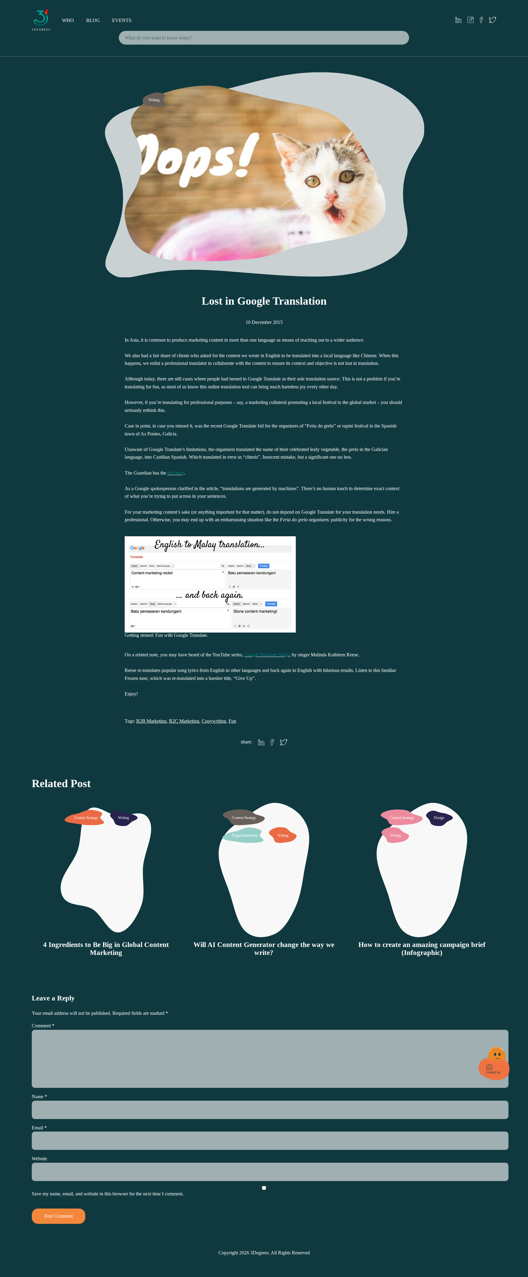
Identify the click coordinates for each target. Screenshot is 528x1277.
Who (68, 20)
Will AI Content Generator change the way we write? (263, 948)
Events (121, 20)
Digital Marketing (245, 835)
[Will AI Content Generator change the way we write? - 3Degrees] (264, 933)
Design (439, 818)
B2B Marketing (151, 721)
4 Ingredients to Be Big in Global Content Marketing (106, 948)
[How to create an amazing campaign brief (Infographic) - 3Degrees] (422, 933)
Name (39, 1096)
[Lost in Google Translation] (264, 262)
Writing (154, 100)
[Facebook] (271, 743)
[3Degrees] (41, 28)
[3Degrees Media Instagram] (471, 20)
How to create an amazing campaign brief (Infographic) (422, 948)
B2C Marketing (184, 721)
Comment (43, 1025)
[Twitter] (283, 743)
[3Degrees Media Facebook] (481, 20)
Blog (93, 20)
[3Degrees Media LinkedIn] (458, 20)
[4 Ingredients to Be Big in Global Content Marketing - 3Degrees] (106, 933)
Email (39, 1127)
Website (39, 1158)
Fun (232, 721)
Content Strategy (86, 818)
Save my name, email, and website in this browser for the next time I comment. (108, 1193)
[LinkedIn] (261, 743)
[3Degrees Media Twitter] (492, 20)
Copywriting (214, 721)
